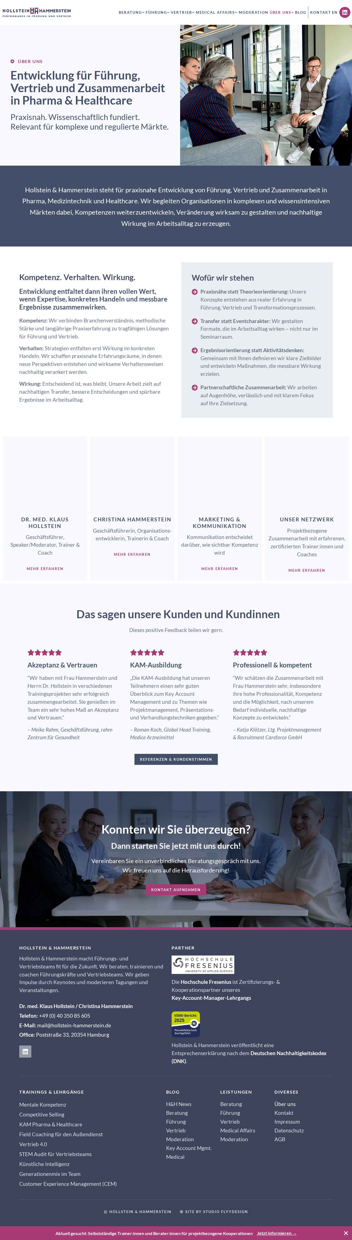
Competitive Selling (41, 1114)
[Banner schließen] (346, 1233)
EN (335, 12)
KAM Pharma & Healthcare (50, 1124)
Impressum (287, 1121)
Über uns (280, 12)
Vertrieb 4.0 (33, 1144)
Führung (156, 12)
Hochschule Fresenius (206, 982)
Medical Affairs (215, 12)
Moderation (253, 12)
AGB (279, 1139)
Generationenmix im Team (50, 1174)
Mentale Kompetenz (42, 1104)
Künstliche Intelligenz (44, 1164)
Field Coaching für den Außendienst (61, 1134)
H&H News (178, 1104)
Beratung (130, 12)
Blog (300, 12)
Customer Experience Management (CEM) (68, 1184)
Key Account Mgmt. (189, 1148)
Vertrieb (181, 12)
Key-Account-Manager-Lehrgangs (211, 998)
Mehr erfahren (45, 568)
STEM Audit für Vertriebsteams (55, 1154)
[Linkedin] (344, 12)
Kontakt (320, 12)
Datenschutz (289, 1130)
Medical (175, 1157)
